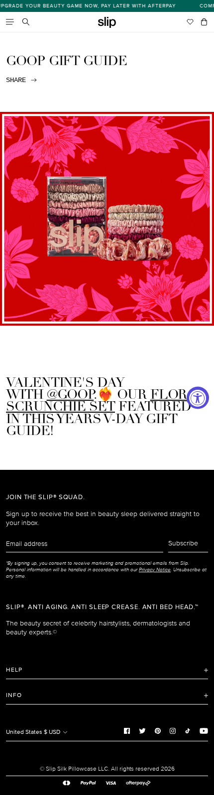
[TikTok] (187, 731)
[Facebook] (126, 731)
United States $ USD (34, 732)
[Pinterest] (157, 731)
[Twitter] (142, 731)
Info (14, 695)
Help (14, 670)
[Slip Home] (107, 22)
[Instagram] (172, 731)
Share (16, 80)
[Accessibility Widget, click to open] (198, 397)
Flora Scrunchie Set (101, 401)
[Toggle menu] (10, 22)
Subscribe (183, 543)
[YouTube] (204, 731)
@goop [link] (70, 395)
